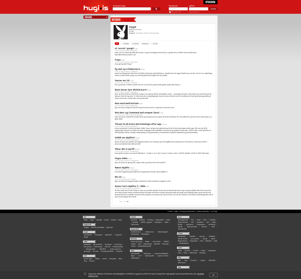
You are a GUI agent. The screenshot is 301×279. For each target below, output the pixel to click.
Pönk (201, 241)
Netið (185, 253)
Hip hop (202, 236)
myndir (135, 43)
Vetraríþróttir (182, 229)
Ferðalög (150, 220)
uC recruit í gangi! (124, 48)
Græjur (203, 251)
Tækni (180, 248)
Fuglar (92, 220)
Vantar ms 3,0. (122, 80)
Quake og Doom (115, 249)
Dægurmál (87, 225)
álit (155, 43)
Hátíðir (97, 259)
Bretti (198, 220)
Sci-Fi (140, 256)
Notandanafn (173, 6)
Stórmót (204, 227)
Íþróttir (180, 224)
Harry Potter (156, 242)
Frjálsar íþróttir (183, 222)
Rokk (215, 241)
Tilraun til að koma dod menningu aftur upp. (138, 124)
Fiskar (86, 220)
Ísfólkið (166, 242)
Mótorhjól (212, 260)
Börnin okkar (88, 259)
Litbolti (180, 227)
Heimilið (135, 222)
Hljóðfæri (212, 236)
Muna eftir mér (176, 12)
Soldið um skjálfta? (125, 137)
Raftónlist (208, 241)
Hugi (179, 267)
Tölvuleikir (119, 251)
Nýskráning (210, 2)
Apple (180, 251)
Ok (213, 275)
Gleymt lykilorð (194, 12)
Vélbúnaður (193, 253)
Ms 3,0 (118, 176)
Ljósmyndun (135, 234)
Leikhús (133, 244)
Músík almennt (182, 241)
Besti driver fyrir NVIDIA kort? (131, 89)
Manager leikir (90, 249)
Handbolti (200, 222)
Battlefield (87, 244)
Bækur (147, 242)
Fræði (86, 232)
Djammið (134, 220)
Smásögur (165, 244)
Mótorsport (182, 263)
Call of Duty (119, 188)
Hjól (207, 222)
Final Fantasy (98, 247)
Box (192, 220)
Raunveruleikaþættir (161, 254)
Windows (202, 253)
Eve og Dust (88, 247)
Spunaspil (87, 251)
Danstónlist (139, 33)
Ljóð (139, 244)
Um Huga (214, 211)
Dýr (85, 217)
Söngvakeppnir (184, 243)
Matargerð (158, 222)
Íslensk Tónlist (182, 239)
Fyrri (121, 201)
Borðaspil (108, 244)
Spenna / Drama (163, 256)
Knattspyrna (201, 224)
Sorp (85, 261)
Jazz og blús (195, 239)
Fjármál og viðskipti (97, 227)
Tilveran (92, 261)
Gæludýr (99, 220)
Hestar (106, 220)
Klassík (205, 239)
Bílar (179, 260)
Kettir (120, 220)
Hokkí (214, 222)
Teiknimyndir (135, 258)
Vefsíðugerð (145, 234)
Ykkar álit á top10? (125, 149)
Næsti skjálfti (122, 167)
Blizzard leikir (154, 33)
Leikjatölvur (212, 251)
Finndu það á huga (119, 6)
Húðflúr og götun (146, 222)
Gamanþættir (135, 254)
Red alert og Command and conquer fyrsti (137, 112)
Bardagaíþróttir (183, 220)
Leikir (85, 242)
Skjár (132, 251)
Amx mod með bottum (127, 103)
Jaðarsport (189, 224)
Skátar (167, 222)
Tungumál (118, 235)
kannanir (145, 43)
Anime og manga (136, 242)
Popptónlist (194, 241)
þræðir (126, 43)
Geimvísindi (88, 235)
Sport (180, 217)
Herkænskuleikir (120, 115)
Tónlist (180, 233)
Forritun (195, 251)
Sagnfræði (108, 235)
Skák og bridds (192, 227)
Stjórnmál (109, 227)
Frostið (170, 211)
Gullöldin (192, 236)
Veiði (213, 227)
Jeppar (203, 260)
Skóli (120, 259)
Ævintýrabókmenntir (144, 246)
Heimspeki (98, 235)
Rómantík (113, 259)
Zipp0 (132, 27)
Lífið (85, 256)
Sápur (133, 256)
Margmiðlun (135, 229)
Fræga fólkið (159, 220)
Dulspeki (142, 220)
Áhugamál (88, 17)
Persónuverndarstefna (187, 211)
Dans (205, 220)
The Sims (95, 251)
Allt (117, 43)
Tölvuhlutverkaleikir (107, 251)
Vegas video (121, 158)
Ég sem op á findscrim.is (127, 69)
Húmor (104, 259)
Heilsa (168, 220)
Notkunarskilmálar (203, 211)
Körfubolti (212, 224)
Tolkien (133, 246)
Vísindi (86, 237)
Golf (192, 222)
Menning (134, 239)
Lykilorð (191, 6)
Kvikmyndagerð (163, 232)
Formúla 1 (194, 260)
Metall (213, 239)
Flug (185, 260)
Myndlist (157, 244)
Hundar (113, 220)
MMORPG (103, 249)
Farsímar (187, 251)
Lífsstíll (133, 217)
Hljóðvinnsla (149, 232)
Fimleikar (213, 220)
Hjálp (176, 211)
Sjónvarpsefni (149, 256)
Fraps (118, 59)
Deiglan (86, 227)
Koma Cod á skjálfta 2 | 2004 (130, 186)
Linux (179, 253)
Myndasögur (148, 244)
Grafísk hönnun (136, 232)
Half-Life (146, 33)
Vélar (179, 258)
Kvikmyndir (147, 254)
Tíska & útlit (135, 224)
